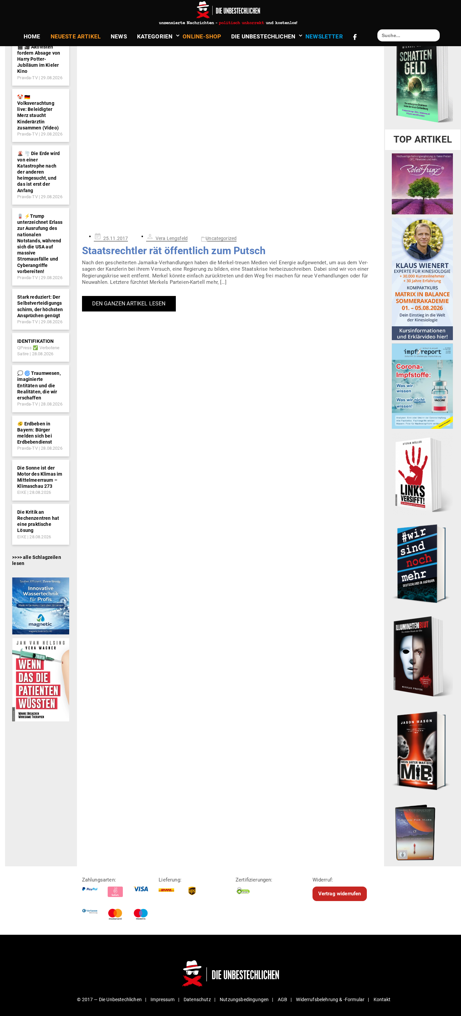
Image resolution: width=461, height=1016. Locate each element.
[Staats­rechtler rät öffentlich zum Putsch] (230, 131)
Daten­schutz (197, 999)
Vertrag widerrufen (339, 894)
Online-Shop (202, 36)
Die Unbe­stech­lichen (263, 36)
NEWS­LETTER (324, 36)
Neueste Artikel (76, 36)
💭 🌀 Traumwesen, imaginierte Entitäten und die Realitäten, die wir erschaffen (38, 385)
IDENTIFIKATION (35, 341)
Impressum (162, 999)
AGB (282, 999)
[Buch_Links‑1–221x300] (422, 473)
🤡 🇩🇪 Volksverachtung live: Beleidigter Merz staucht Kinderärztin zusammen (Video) (38, 112)
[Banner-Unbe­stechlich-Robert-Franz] (422, 184)
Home (32, 36)
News (119, 36)
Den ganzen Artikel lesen (129, 303)
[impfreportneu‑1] (422, 386)
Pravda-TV (27, 77)
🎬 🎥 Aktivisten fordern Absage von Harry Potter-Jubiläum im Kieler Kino (38, 59)
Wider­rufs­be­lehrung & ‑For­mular (330, 999)
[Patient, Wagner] (40, 679)
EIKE (21, 492)
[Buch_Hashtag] (422, 563)
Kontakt (382, 999)
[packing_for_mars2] (422, 831)
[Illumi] (422, 657)
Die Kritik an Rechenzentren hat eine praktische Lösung (38, 521)
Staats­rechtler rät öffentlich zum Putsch (174, 251)
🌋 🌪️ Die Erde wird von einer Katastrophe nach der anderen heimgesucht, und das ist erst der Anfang (38, 172)
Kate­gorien (155, 36)
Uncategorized (221, 238)
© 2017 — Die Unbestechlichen (109, 999)
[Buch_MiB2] (422, 750)
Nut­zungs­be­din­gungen (244, 999)
